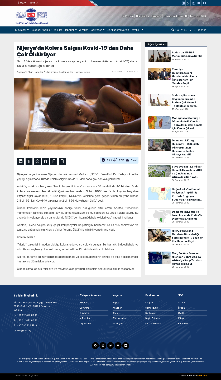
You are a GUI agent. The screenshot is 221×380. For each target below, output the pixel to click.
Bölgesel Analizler (41, 29)
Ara (176, 29)
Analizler (117, 308)
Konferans (150, 313)
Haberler (201, 29)
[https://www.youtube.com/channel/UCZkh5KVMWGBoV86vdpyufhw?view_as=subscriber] (199, 3)
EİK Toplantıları (153, 323)
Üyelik (181, 313)
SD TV (187, 29)
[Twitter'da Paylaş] (29, 161)
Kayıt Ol (34, 2)
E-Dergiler (118, 323)
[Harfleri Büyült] (53, 161)
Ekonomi (84, 302)
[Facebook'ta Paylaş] (45, 161)
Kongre (149, 302)
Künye (181, 318)
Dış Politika (85, 323)
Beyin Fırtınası (152, 318)
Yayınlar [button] (136, 29)
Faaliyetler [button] (96, 29)
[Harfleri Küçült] (62, 161)
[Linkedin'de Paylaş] (20, 161)
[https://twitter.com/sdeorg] (188, 3)
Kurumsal (183, 323)
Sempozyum (151, 308)
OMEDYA (202, 375)
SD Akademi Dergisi (118, 29)
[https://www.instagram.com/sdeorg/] (193, 3)
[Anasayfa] (31, 16)
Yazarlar (83, 29)
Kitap (115, 313)
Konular (58, 29)
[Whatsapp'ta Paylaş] (37, 161)
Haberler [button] (69, 29)
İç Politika (85, 318)
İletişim (22, 2)
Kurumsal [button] (21, 29)
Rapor (116, 302)
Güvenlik (84, 313)
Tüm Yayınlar (119, 318)
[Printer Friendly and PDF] (119, 159)
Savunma (84, 308)
